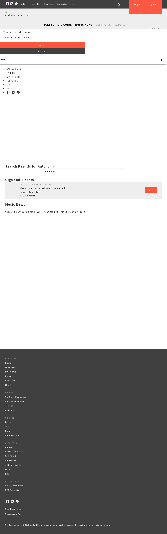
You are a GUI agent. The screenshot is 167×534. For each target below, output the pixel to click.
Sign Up (153, 4)
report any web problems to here (93, 525)
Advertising (13, 77)
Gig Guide (64, 24)
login (8, 422)
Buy (151, 189)
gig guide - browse (14, 401)
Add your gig (14, 69)
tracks (154, 28)
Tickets (48, 24)
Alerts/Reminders (14, 485)
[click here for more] (83, 122)
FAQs (7, 469)
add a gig (10, 410)
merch (8, 385)
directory (10, 380)
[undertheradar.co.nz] (18, 15)
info (7, 473)
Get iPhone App (13, 509)
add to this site (13, 465)
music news (11, 367)
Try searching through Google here (63, 211)
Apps (9, 84)
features (119, 24)
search (121, 7)
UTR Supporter (12, 490)
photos (9, 376)
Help (73, 4)
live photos (103, 24)
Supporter (62, 4)
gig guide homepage (15, 397)
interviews (10, 371)
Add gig (25, 4)
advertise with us (14, 451)
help (7, 431)
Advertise (48, 4)
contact (9, 447)
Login (137, 4)
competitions (12, 435)
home (8, 362)
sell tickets (11, 456)
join (7, 426)
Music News (84, 24)
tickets (9, 405)
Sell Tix (36, 4)
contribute (10, 460)
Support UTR (14, 80)
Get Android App (13, 514)
